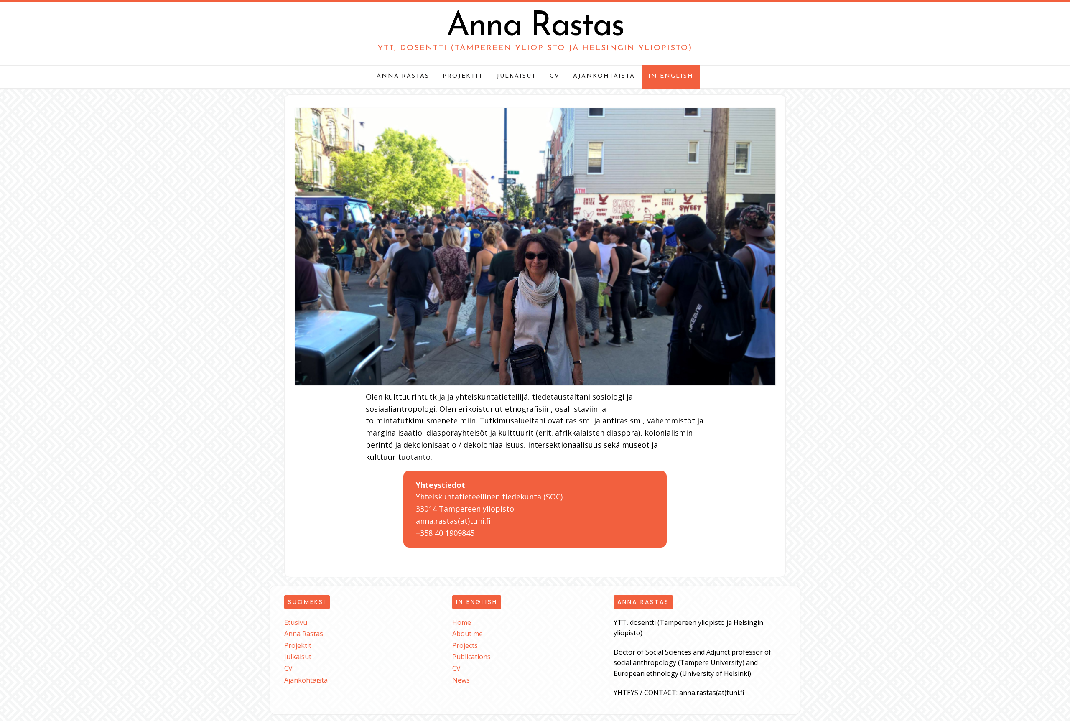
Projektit (463, 76)
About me (467, 633)
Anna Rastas (535, 26)
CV (555, 76)
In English (670, 76)
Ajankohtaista (604, 76)
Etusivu (295, 622)
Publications (471, 656)
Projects (465, 645)
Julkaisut (516, 76)
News (461, 680)
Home (461, 622)
